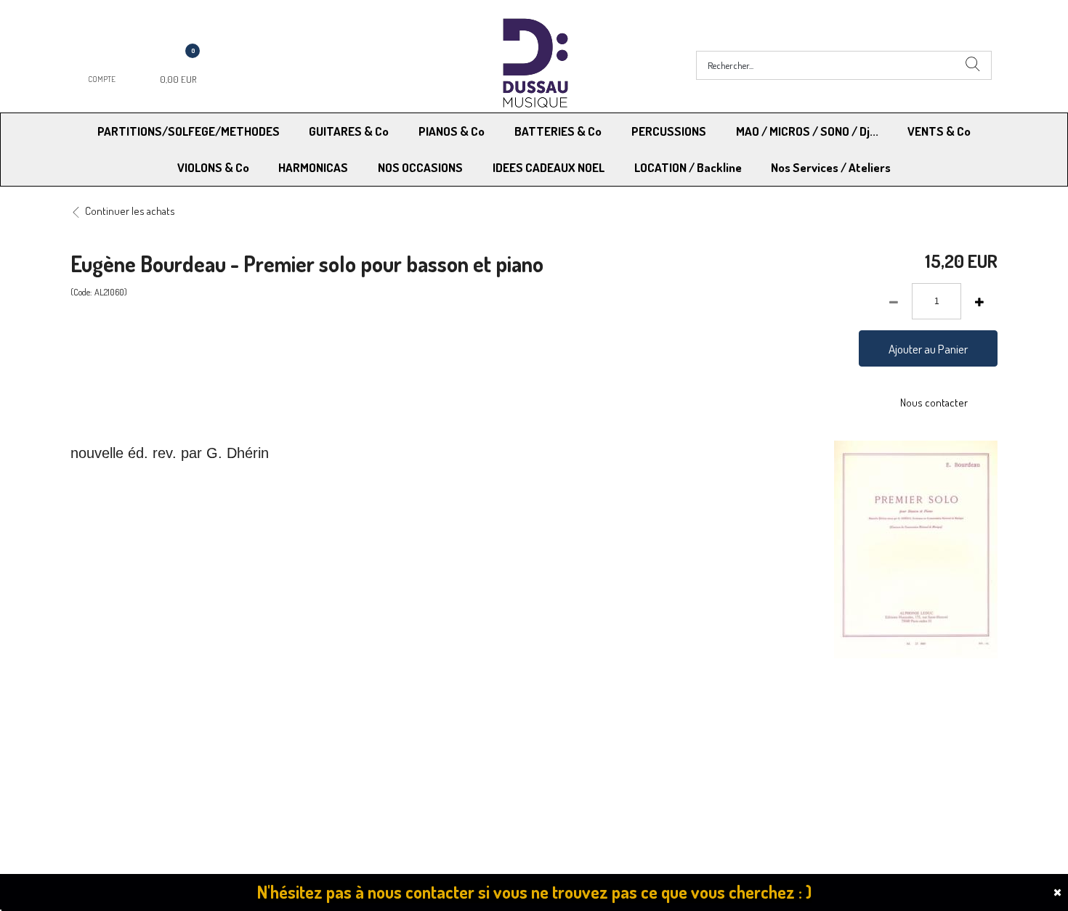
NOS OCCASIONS (420, 167)
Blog (774, 742)
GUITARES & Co (349, 131)
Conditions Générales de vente (605, 723)
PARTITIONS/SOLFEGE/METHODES (188, 131)
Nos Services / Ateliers (831, 167)
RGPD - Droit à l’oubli (127, 742)
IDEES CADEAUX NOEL (548, 167)
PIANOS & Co (451, 131)
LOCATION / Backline (688, 167)
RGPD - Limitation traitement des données (629, 742)
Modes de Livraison (126, 723)
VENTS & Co (939, 131)
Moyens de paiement (356, 723)
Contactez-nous (346, 742)
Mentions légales (801, 723)
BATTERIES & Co (558, 131)
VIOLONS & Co (213, 167)
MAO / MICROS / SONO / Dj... (807, 131)
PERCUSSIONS (668, 131)
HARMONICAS (313, 167)
